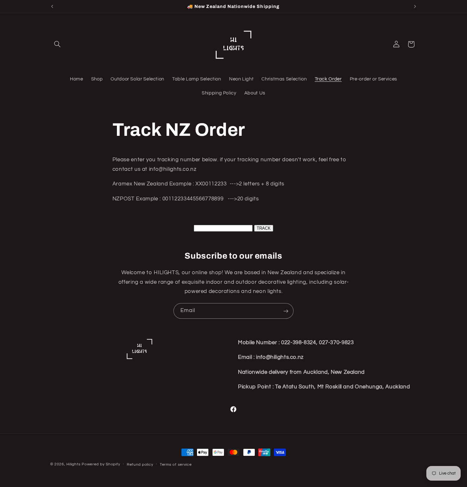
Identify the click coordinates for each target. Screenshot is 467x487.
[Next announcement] (415, 6)
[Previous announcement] (52, 6)
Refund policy (140, 464)
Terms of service (176, 464)
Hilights (73, 464)
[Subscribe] (286, 311)
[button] (57, 44)
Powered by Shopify (101, 464)
